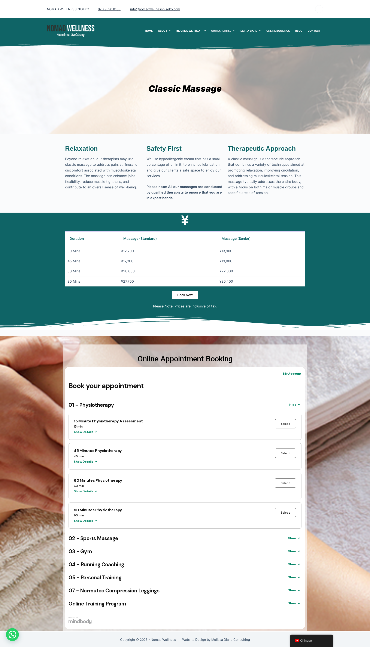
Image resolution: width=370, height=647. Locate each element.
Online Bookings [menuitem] (278, 30)
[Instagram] (319, 9)
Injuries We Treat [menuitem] (189, 30)
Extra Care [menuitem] (248, 30)
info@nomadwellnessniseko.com (155, 9)
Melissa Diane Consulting (230, 640)
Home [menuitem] (149, 30)
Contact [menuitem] (314, 30)
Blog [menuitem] (298, 30)
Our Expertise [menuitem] (221, 30)
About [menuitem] (162, 30)
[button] (12, 634)
